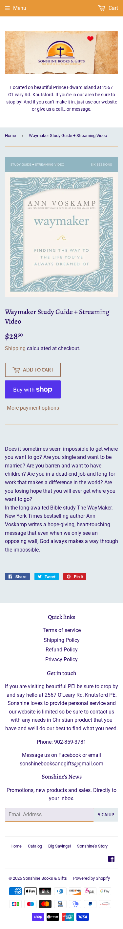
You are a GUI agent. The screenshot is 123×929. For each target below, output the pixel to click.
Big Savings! (59, 846)
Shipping (15, 348)
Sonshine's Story (92, 846)
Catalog (35, 846)
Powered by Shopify (91, 878)
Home (10, 135)
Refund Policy (62, 649)
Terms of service (62, 630)
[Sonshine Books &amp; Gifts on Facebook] (111, 859)
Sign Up (106, 814)
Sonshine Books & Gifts (45, 878)
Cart (112, 8)
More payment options (33, 408)
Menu (19, 8)
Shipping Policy (62, 640)
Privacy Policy (61, 659)
